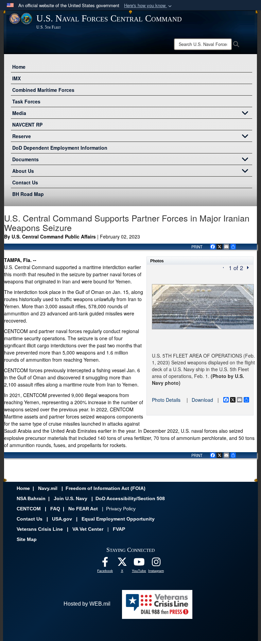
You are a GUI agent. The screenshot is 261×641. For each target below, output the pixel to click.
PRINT (197, 246)
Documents (25, 159)
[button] (148, 5)
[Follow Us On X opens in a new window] (122, 563)
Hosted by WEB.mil (87, 604)
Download (202, 399)
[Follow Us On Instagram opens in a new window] (155, 563)
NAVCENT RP (27, 124)
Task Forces (26, 101)
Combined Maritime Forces (43, 89)
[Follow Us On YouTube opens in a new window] (138, 563)
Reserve (21, 136)
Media (19, 113)
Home (18, 66)
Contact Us (25, 182)
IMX (16, 78)
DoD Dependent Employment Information (59, 147)
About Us (23, 170)
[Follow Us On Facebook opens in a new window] (105, 563)
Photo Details (166, 399)
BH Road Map (28, 194)
